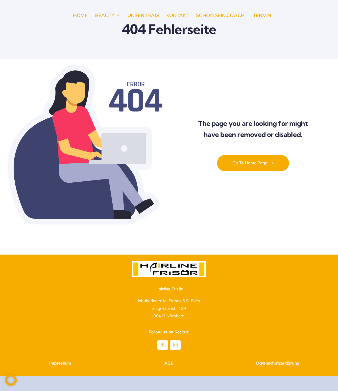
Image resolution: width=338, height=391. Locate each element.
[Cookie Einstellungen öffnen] (11, 384)
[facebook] (162, 345)
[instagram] (175, 345)
